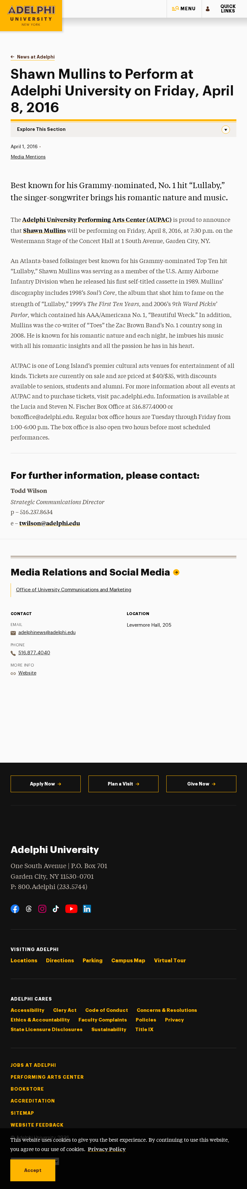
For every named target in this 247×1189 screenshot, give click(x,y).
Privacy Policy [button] (107, 1148)
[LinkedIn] (87, 909)
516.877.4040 (34, 652)
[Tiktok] (56, 909)
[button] (184, 9)
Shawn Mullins (44, 230)
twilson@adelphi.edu (49, 523)
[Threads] (29, 909)
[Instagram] (42, 909)
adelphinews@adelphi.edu (47, 632)
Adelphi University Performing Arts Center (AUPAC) (97, 219)
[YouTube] (71, 908)
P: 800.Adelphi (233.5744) (49, 887)
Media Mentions (28, 157)
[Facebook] (15, 908)
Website (27, 673)
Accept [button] (32, 1170)
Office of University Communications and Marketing (73, 589)
